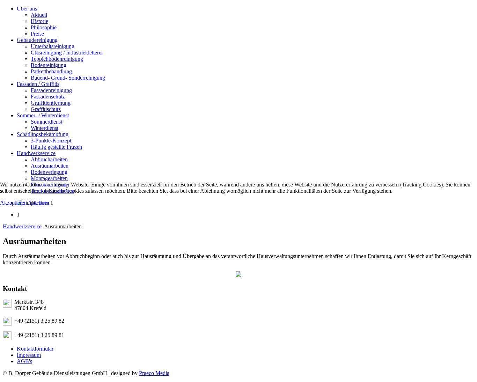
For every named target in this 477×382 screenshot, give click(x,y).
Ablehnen (39, 203)
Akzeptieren (13, 203)
